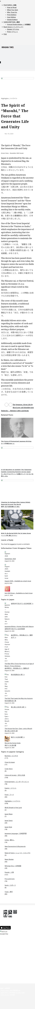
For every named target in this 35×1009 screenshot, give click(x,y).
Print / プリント (12, 32)
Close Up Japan (10, 762)
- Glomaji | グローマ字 (6, 954)
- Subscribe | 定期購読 (6, 945)
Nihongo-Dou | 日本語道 (13, 866)
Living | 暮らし (9, 840)
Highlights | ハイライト (9, 98)
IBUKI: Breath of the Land (13, 808)
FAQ (5, 34)
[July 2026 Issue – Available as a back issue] (19, 589)
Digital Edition (12, 19)
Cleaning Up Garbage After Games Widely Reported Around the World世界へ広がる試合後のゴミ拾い (15, 504)
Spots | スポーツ (10, 885)
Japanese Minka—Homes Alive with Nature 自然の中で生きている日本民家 (19, 627)
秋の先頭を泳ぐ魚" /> (18, 675)
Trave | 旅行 (9, 892)
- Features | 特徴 (5, 943)
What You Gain (12, 10)
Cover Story (9, 769)
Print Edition (11, 15)
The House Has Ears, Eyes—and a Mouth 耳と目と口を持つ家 (18, 730)
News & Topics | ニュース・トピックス (17, 853)
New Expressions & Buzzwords (15, 846)
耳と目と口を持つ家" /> (18, 707)
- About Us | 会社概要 (6, 962)
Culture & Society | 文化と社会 (15, 775)
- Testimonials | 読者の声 (7, 951)
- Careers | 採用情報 (6, 971)
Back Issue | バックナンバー (13, 27)
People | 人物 (9, 872)
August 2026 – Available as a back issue (18, 581)
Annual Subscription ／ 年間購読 (19, 24)
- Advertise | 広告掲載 (6, 964)
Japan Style (8, 827)
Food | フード (9, 795)
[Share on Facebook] (6, 404)
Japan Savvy (9, 821)
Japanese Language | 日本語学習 (16, 833)
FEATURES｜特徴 (10, 5)
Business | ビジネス (11, 756)
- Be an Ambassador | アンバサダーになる (12, 969)
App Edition (11, 17)
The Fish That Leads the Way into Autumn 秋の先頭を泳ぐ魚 (19, 699)
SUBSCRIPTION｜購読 (12, 22)
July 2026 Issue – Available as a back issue (18, 593)
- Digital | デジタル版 (6, 947)
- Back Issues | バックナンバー (9, 949)
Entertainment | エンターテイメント (17, 782)
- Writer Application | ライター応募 (10, 967)
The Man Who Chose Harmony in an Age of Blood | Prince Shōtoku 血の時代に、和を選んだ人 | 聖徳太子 (19, 666)
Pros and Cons (10, 879)
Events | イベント (10, 788)
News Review (9, 859)
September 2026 (10, 559)
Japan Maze (8, 814)
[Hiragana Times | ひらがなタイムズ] (17, 47)
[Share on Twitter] (10, 404)
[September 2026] (19, 554)
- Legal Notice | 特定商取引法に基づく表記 (12, 992)
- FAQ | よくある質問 (6, 979)
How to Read (12, 7)
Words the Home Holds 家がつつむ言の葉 (13, 744)
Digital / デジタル (13, 29)
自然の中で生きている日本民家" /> (22, 604)
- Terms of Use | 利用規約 (7, 995)
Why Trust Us (12, 12)
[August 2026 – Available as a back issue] (19, 572)
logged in (13, 544)
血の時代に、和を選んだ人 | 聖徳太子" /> (22, 636)
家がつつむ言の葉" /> (18, 737)
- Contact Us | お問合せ (7, 982)
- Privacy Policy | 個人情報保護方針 (10, 990)
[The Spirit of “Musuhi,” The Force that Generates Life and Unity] (17, 87)
